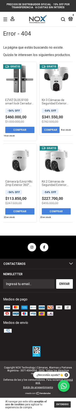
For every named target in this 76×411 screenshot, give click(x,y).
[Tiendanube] (38, 394)
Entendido (62, 404)
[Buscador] (63, 19)
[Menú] (6, 19)
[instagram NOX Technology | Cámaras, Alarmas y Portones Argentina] (32, 247)
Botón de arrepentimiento (38, 387)
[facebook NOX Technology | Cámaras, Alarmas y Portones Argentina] (44, 247)
